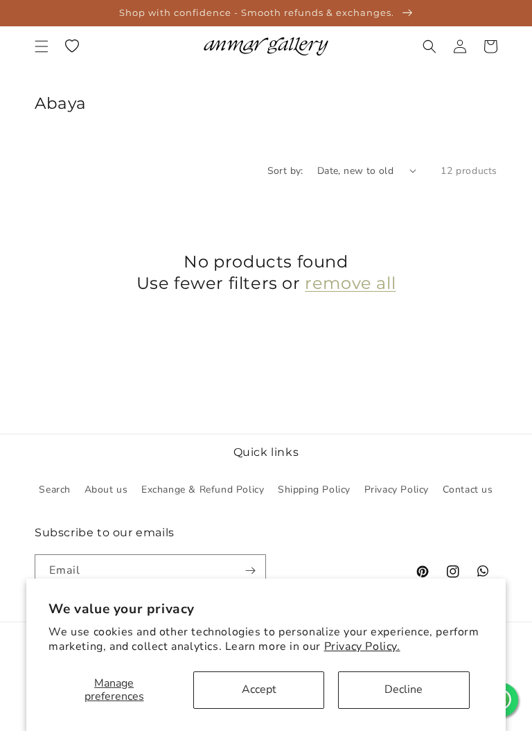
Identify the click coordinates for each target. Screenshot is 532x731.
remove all (350, 283)
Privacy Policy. (362, 646)
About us (106, 489)
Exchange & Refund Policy (202, 489)
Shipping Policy (314, 489)
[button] (41, 46)
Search (55, 489)
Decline (403, 689)
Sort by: (285, 170)
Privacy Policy (396, 489)
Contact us (468, 489)
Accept (259, 689)
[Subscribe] (250, 570)
